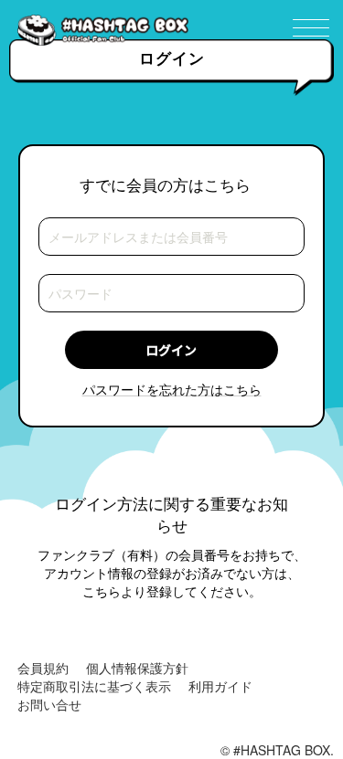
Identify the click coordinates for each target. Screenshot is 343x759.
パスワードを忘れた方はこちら (172, 389)
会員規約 (43, 668)
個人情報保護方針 (137, 668)
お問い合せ (49, 704)
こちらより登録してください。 (172, 591)
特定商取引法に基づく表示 (94, 686)
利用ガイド (220, 686)
